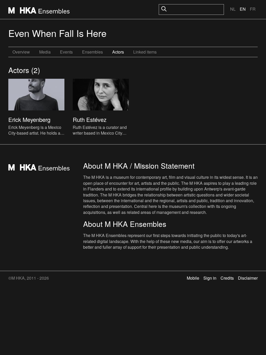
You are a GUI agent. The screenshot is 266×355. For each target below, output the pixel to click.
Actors (118, 52)
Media (45, 52)
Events (66, 52)
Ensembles (92, 52)
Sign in (209, 278)
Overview (21, 52)
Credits (227, 278)
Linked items (145, 52)
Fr (253, 9)
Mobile (193, 278)
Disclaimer (248, 278)
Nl (233, 9)
